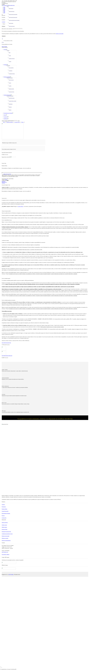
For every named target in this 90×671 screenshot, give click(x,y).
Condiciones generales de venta (7, 533)
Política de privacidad (5, 536)
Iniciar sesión (4, 26)
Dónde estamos (4, 527)
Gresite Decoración (5, 511)
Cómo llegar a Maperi (5, 554)
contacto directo (20, 206)
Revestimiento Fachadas (6, 513)
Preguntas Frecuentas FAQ (6, 531)
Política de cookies (5, 538)
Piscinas (5, 11)
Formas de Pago (4, 529)
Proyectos (5, 12)
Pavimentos (5, 64)
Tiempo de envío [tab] (4, 182)
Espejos (22, 122)
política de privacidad (59, 33)
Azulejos (5, 49)
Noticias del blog (5, 522)
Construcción (6, 116)
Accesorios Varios (17, 122)
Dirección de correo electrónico (7, 28)
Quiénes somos (4, 524)
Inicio (4, 122)
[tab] (45, 181)
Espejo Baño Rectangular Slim (6, 342)
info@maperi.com (5, 552)
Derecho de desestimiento (6, 540)
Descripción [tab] (3, 181)
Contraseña (4, 19)
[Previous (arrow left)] (0, 667)
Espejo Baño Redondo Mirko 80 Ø (7, 355)
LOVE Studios (11, 574)
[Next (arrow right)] (1, 667)
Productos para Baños (9, 122)
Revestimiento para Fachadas (8, 113)
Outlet (6, 118)
